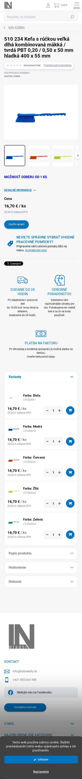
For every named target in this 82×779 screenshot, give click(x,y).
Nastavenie (41, 772)
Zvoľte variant (16, 224)
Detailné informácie (18, 190)
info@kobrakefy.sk (25, 671)
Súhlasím (43, 759)
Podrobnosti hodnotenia (57, 65)
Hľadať (72, 16)
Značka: (12, 76)
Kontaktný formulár (25, 707)
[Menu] (76, 5)
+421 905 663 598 (24, 679)
